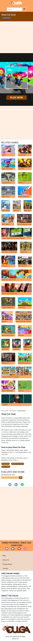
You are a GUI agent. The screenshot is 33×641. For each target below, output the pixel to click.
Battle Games (5, 466)
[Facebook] (16, 484)
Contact (5, 568)
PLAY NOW (16, 97)
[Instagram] (25, 548)
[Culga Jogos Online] (16, 629)
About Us (6, 560)
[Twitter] (9, 484)
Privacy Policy (7, 564)
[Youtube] (19, 548)
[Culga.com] (16, 3)
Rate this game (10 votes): (8, 474)
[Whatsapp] (22, 484)
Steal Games (5, 463)
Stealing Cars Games (17, 463)
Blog (4, 555)
